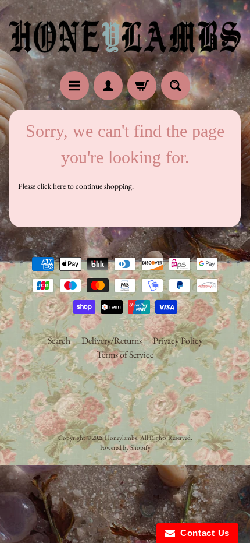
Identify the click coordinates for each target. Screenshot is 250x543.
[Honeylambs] (125, 37)
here (59, 186)
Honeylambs (121, 437)
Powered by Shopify (125, 447)
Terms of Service (125, 354)
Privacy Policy (178, 340)
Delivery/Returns (111, 340)
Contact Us (202, 533)
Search (59, 340)
